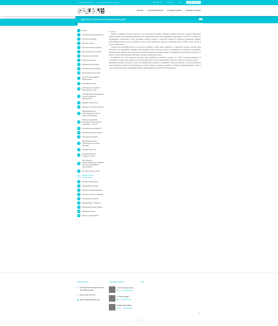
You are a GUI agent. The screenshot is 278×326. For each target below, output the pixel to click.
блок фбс (140, 10)
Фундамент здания (174, 10)
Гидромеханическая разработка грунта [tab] (87, 155)
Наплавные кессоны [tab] (87, 150)
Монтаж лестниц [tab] (86, 43)
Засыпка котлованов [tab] (87, 39)
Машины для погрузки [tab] (88, 56)
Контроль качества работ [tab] (89, 171)
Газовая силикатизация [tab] (88, 182)
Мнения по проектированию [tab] (90, 190)
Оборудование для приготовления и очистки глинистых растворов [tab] (89, 113)
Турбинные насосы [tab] (86, 211)
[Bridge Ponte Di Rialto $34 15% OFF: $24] (123, 310)
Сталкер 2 (112, 31)
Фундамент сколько (193, 10)
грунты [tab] (82, 30)
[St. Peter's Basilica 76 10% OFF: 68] (123, 301)
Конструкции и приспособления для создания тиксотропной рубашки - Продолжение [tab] (91, 164)
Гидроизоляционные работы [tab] (90, 132)
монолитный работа (155, 10)
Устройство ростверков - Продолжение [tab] (89, 78)
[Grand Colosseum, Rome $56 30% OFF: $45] (123, 292)
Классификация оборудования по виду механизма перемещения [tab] (91, 96)
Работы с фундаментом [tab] (88, 215)
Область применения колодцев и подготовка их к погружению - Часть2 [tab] (90, 122)
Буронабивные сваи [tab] (87, 83)
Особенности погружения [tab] (89, 69)
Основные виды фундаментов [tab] (90, 35)
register (170, 2)
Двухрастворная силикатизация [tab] (86, 176)
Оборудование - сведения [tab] (89, 203)
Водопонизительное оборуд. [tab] (90, 207)
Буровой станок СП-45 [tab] (88, 103)
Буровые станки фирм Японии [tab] (91, 107)
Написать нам (193, 2)
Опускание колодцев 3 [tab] (88, 137)
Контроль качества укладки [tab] (90, 47)
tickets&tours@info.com (91, 300)
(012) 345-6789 (90, 295)
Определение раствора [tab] (88, 186)
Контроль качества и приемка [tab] (90, 194)
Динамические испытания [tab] (89, 73)
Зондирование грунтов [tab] (88, 198)
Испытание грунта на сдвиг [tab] (90, 52)
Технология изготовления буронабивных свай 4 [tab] (89, 89)
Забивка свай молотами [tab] (88, 64)
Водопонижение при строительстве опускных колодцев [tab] (89, 143)
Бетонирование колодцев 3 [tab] (90, 128)
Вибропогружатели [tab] (87, 60)
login (181, 2)
